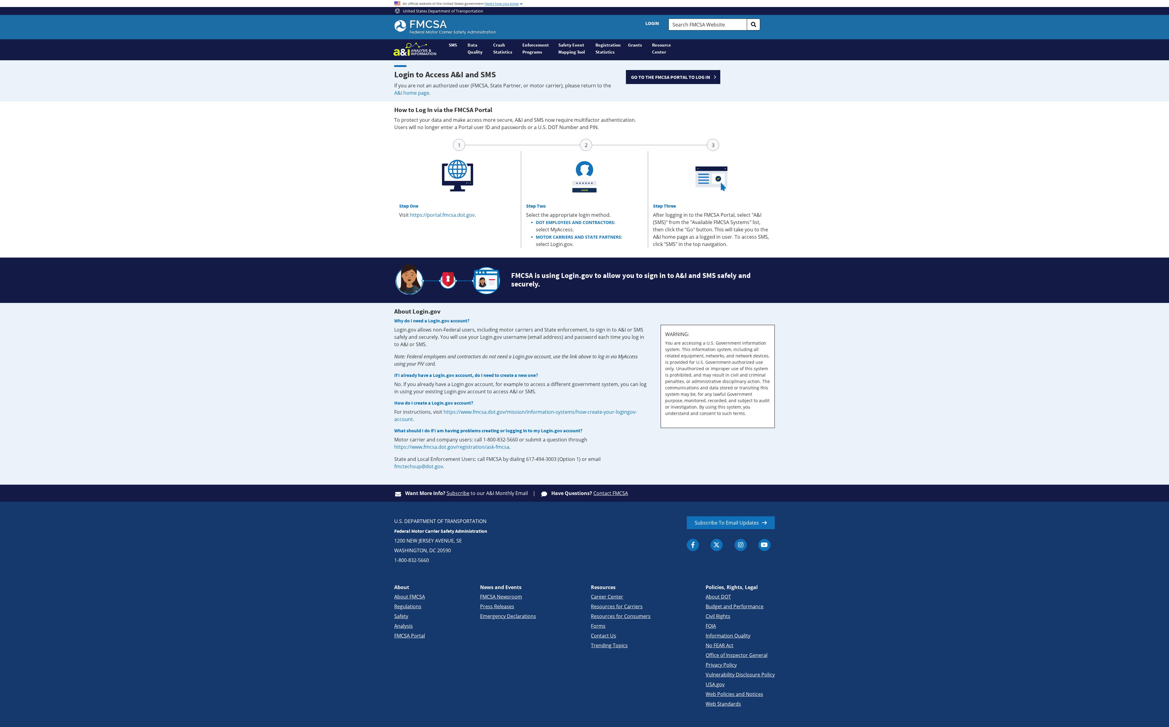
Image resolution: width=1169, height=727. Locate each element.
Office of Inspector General (736, 655)
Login (652, 23)
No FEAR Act (719, 645)
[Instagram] (741, 545)
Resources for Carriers (617, 606)
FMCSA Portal (409, 635)
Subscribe (458, 493)
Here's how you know (502, 3)
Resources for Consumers (621, 616)
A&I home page (411, 93)
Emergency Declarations (508, 616)
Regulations (407, 606)
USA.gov (715, 684)
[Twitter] (717, 545)
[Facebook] (693, 545)
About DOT (718, 596)
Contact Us (603, 635)
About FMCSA (409, 596)
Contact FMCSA (610, 493)
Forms (598, 626)
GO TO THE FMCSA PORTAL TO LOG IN (670, 77)
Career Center (607, 596)
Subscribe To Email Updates (727, 522)
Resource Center (661, 48)
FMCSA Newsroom (501, 596)
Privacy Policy (721, 665)
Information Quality (728, 635)
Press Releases (497, 606)
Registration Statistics (608, 48)
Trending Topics (609, 645)
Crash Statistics (502, 48)
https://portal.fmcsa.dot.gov (442, 215)
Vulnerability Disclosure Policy (740, 674)
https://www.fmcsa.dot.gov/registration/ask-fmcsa (451, 447)
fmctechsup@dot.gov (418, 466)
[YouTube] (764, 545)
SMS (453, 45)
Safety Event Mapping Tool (571, 48)
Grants (635, 45)
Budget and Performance (735, 606)
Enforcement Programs (535, 48)
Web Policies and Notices (734, 694)
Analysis (403, 626)
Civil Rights (718, 616)
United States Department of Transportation (442, 11)
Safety (401, 616)
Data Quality (475, 48)
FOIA (711, 626)
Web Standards (723, 704)
